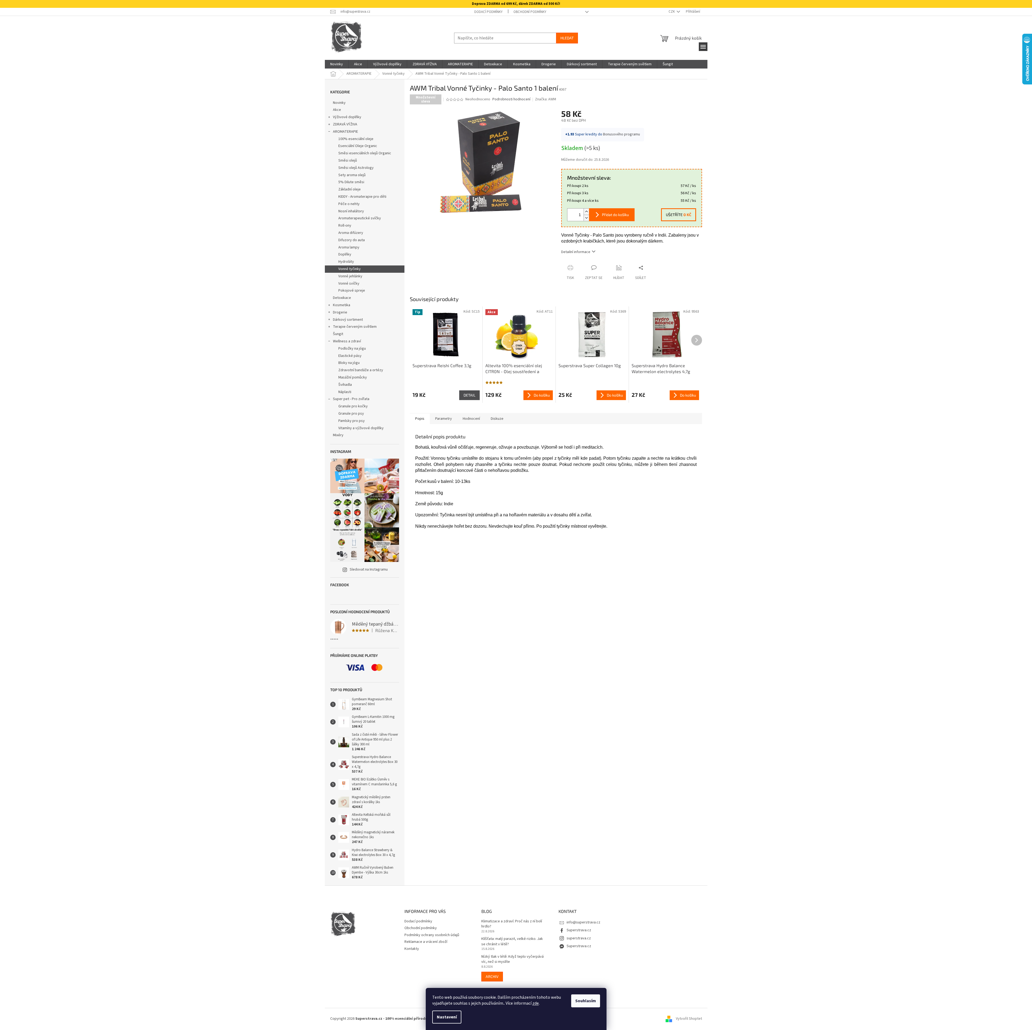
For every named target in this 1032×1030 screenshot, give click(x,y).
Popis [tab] (419, 418)
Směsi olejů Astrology (356, 167)
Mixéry (338, 435)
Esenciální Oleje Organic (357, 146)
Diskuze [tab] (497, 418)
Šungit (338, 334)
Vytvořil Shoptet (689, 1018)
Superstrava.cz (579, 930)
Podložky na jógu (352, 348)
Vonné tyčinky (349, 269)
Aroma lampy (348, 247)
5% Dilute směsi (351, 182)
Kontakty (411, 948)
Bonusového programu (621, 134)
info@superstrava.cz (583, 922)
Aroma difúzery (350, 233)
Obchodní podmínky (529, 11)
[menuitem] (336, 64)
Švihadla (345, 384)
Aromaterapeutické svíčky (359, 218)
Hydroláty (346, 261)
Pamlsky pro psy (351, 421)
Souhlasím (585, 1001)
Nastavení (447, 1017)
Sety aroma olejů (352, 175)
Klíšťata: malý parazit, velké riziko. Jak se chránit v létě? (512, 941)
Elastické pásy (350, 356)
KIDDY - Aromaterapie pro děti (362, 196)
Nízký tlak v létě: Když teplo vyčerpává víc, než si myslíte (512, 959)
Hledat (567, 38)
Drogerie (340, 312)
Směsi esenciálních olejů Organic (364, 153)
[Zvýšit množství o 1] (586, 212)
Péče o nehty (349, 204)
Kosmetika (341, 305)
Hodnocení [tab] (471, 418)
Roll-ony (344, 225)
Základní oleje (349, 189)
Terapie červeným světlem (355, 326)
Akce (337, 109)
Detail (469, 395)
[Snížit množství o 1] (586, 218)
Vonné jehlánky (350, 276)
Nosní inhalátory (351, 211)
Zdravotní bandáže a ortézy (360, 370)
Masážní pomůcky (352, 377)
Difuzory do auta (351, 240)
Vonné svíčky (348, 283)
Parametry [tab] (443, 418)
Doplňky (344, 254)
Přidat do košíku (615, 214)
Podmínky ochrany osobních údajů (431, 935)
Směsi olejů (347, 160)
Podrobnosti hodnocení (511, 99)
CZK (672, 11)
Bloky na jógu (349, 363)
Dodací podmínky (488, 11)
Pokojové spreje (351, 290)
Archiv (492, 976)
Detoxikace (342, 298)
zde (535, 1003)
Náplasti (344, 392)
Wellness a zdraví (347, 341)
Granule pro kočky (353, 406)
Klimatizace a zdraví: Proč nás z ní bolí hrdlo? (511, 924)
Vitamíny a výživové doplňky (361, 428)
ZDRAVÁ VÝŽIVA (345, 124)
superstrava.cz (579, 938)
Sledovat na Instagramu (369, 569)
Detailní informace (575, 252)
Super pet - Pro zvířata (351, 399)
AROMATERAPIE (345, 131)
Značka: (545, 99)
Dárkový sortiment (348, 319)
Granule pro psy (351, 413)
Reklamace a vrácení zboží (425, 941)
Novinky (339, 102)
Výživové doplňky (347, 117)
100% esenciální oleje (355, 139)
